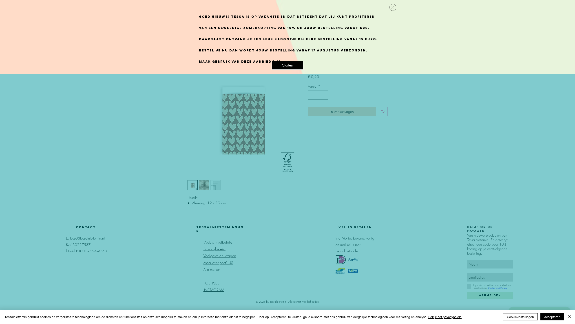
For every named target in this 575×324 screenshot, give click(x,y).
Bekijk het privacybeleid (445, 317)
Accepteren (552, 317)
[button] (287, 65)
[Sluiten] (569, 316)
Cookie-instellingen (520, 317)
